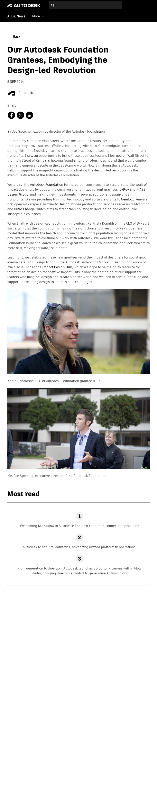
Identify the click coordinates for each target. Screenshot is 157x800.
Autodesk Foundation (46, 185)
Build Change (24, 209)
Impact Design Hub (57, 267)
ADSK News (16, 16)
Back (16, 37)
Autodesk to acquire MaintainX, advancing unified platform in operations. (79, 547)
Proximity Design (56, 204)
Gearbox (127, 199)
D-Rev (124, 189)
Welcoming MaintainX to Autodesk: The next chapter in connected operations (79, 526)
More (36, 16)
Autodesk (25, 93)
